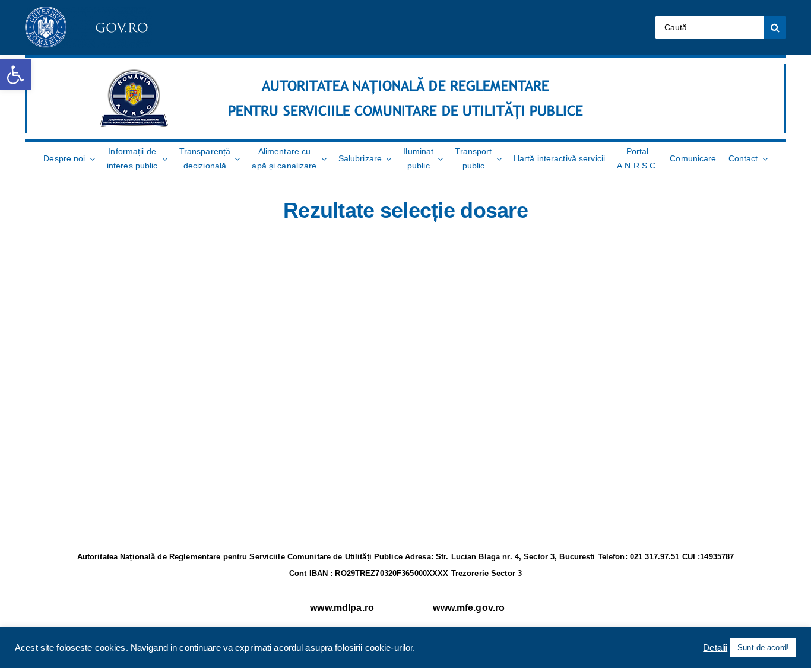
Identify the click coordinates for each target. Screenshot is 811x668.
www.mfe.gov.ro (469, 608)
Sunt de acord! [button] (763, 647)
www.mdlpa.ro (342, 608)
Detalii (715, 648)
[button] (15, 74)
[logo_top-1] (88, 11)
